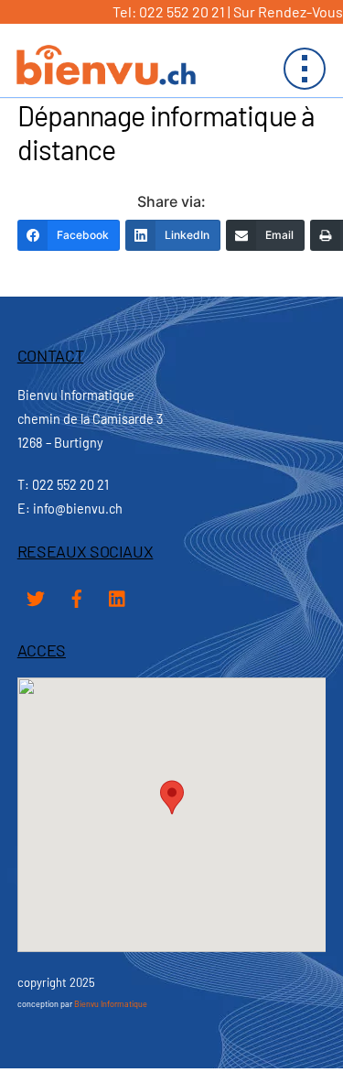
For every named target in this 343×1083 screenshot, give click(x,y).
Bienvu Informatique (110, 1004)
